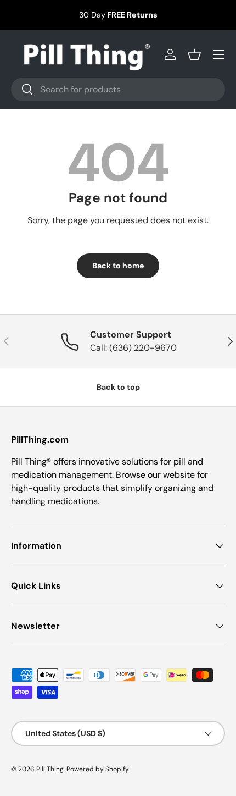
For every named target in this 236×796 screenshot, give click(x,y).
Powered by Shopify (97, 769)
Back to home (118, 265)
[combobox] (118, 89)
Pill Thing (50, 769)
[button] (194, 54)
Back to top (118, 387)
